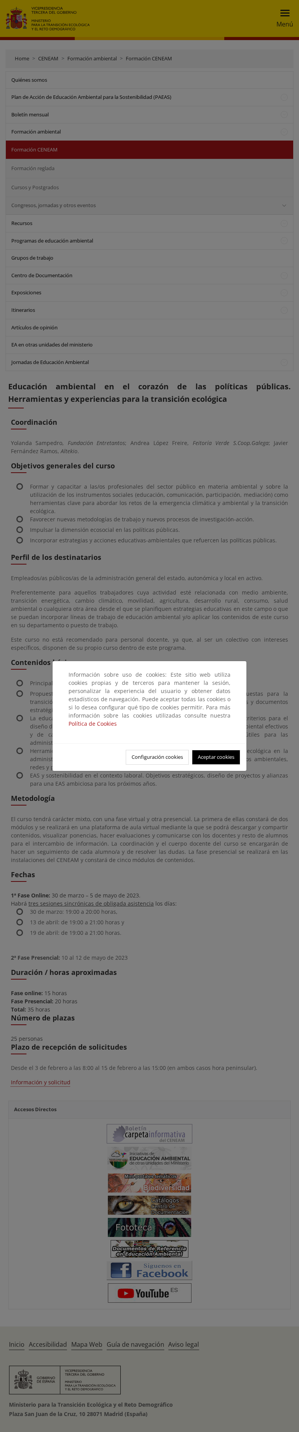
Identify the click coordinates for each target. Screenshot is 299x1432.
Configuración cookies (157, 756)
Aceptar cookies (216, 756)
